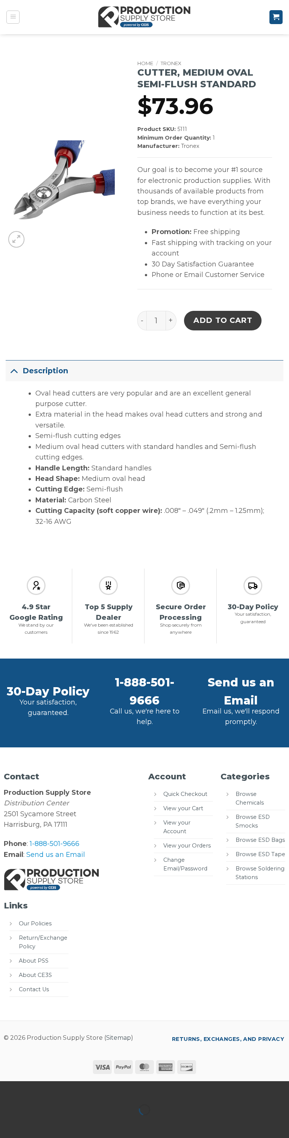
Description (45, 370)
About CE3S (35, 975)
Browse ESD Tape (260, 854)
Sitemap (118, 1037)
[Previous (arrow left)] (8, 1123)
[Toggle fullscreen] (33, 1089)
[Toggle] (14, 370)
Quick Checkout (185, 794)
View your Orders (187, 845)
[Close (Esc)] (82, 1089)
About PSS (34, 960)
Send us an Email (55, 854)
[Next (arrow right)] (33, 1123)
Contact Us (34, 989)
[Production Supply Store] (145, 17)
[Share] (57, 1089)
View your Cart (183, 808)
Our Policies (35, 923)
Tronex (171, 63)
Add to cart (222, 320)
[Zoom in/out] (8, 1089)
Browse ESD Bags (260, 840)
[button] (13, 17)
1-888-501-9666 (54, 843)
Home (145, 63)
